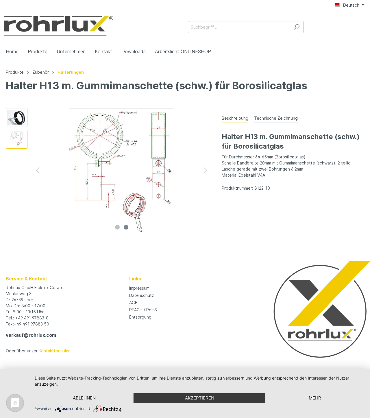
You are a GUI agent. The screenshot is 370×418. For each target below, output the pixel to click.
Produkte (15, 72)
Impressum (139, 288)
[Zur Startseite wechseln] (58, 26)
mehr (315, 398)
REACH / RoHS (143, 309)
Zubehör (40, 72)
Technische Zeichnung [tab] (276, 118)
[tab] (235, 118)
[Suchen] (297, 27)
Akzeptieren (199, 398)
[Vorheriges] (37, 170)
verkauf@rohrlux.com (31, 335)
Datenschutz (141, 295)
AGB (133, 302)
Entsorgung (140, 317)
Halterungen (71, 72)
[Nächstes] (205, 170)
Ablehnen (84, 398)
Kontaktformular (54, 350)
